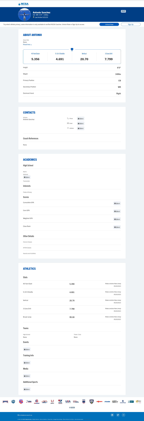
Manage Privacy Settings (57, 419)
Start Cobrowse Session (79, 419)
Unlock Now (109, 24)
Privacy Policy (50, 419)
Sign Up (130, 24)
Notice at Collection (43, 419)
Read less (27, 44)
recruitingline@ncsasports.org (25, 415)
